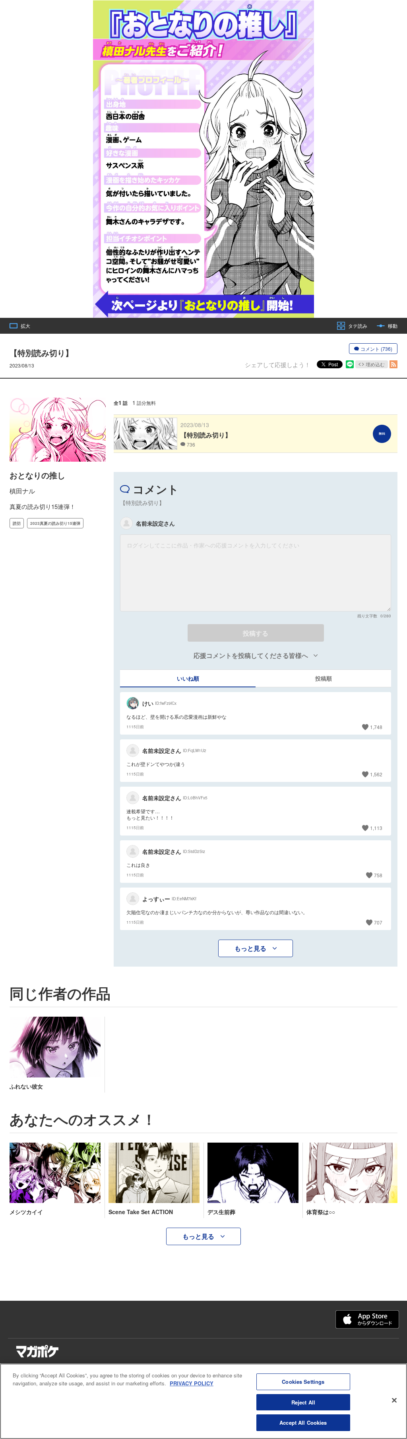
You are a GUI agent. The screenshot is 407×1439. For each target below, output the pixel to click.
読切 (17, 523)
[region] (203, 1401)
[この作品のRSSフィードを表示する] (393, 364)
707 (378, 922)
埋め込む (375, 364)
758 (378, 875)
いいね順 (188, 678)
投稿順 (323, 678)
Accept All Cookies (303, 1422)
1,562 (376, 774)
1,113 (376, 828)
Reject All (303, 1402)
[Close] (394, 1400)
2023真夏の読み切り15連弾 (55, 523)
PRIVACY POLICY (191, 1383)
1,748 (376, 727)
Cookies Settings (303, 1381)
